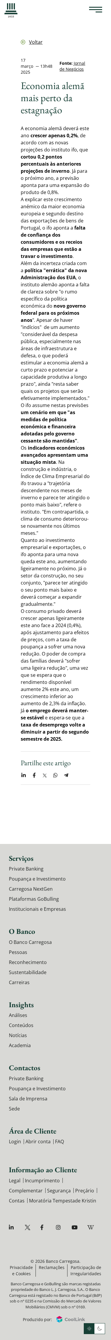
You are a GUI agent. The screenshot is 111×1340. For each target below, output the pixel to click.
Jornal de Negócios (72, 66)
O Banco (22, 931)
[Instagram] (59, 1227)
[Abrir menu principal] (95, 10)
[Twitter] (28, 1227)
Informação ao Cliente (43, 1169)
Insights (21, 1004)
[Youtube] (75, 1227)
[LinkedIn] (12, 1227)
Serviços (21, 858)
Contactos (24, 1067)
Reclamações (52, 1267)
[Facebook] (44, 1227)
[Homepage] (10, 10)
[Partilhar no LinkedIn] (23, 775)
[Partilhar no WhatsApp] (55, 775)
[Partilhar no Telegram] (66, 775)
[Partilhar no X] (44, 775)
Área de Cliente (32, 1131)
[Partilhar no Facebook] (34, 775)
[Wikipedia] (91, 1227)
